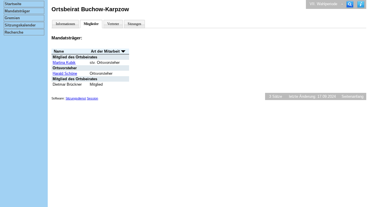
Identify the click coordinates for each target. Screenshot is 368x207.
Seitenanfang (352, 96)
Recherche (14, 32)
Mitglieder (91, 24)
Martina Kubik (64, 62)
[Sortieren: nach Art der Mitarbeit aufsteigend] (123, 51)
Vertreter (113, 24)
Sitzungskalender (20, 25)
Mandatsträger (17, 11)
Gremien (12, 18)
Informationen (65, 24)
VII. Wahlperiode (323, 4)
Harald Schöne (65, 73)
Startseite (13, 4)
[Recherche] (349, 4)
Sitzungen (134, 24)
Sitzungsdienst (76, 98)
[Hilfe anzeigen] (360, 4)
